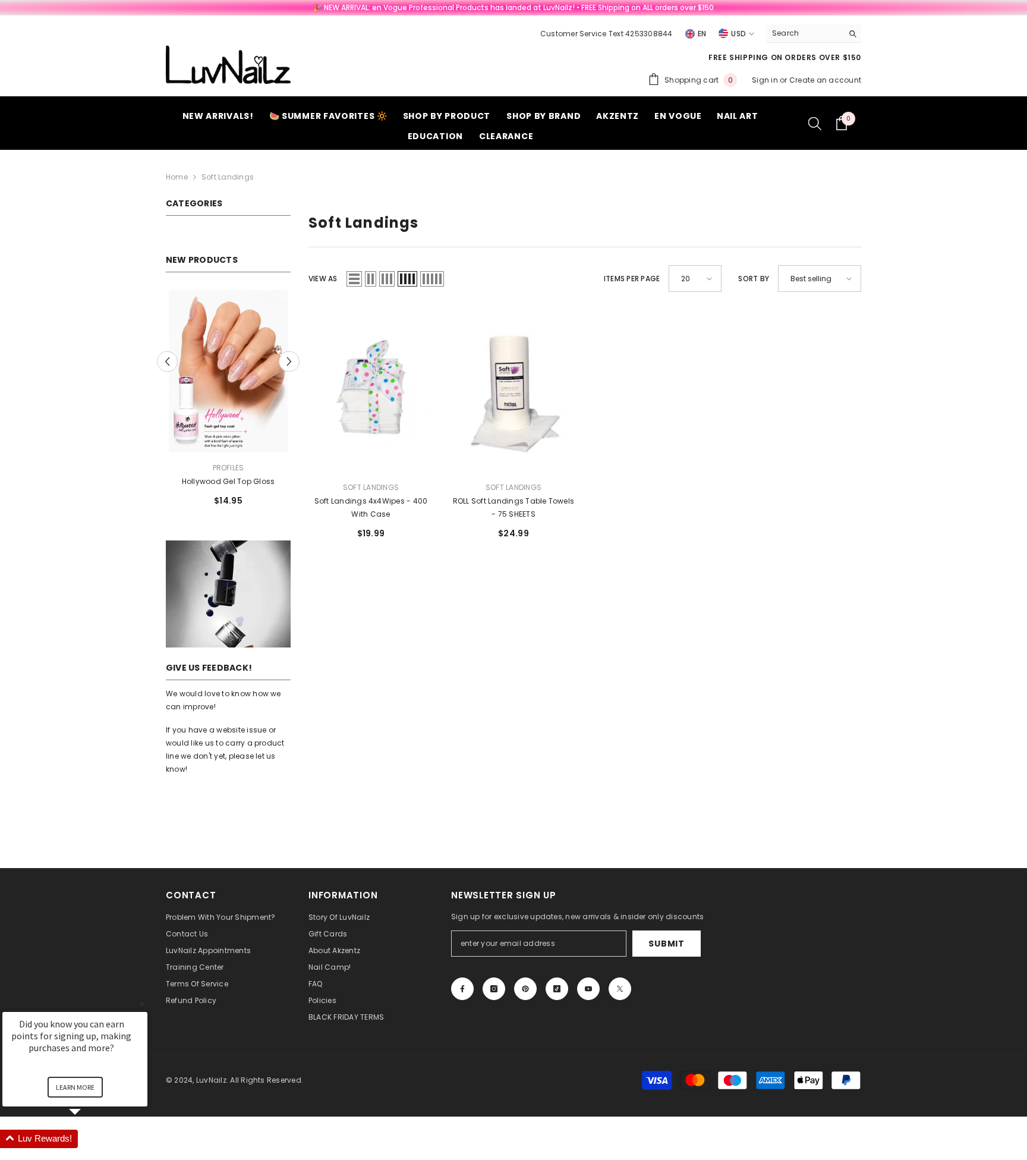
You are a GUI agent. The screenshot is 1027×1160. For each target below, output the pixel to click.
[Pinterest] (525, 988)
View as (323, 279)
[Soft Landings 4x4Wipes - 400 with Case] (370, 391)
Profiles (228, 468)
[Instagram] (494, 988)
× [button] (142, 1004)
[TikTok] (557, 988)
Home (177, 177)
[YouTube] (588, 988)
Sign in (766, 80)
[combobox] (804, 33)
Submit (666, 944)
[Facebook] (462, 988)
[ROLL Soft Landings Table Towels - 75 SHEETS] (513, 391)
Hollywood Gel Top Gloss (228, 481)
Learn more (75, 1087)
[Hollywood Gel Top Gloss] (228, 371)
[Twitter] (620, 988)
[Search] (813, 33)
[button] (167, 361)
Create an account (825, 80)
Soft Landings (227, 177)
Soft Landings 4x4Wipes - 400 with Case (371, 507)
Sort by (753, 279)
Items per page (632, 279)
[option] (228, 402)
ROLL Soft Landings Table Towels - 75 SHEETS (513, 507)
